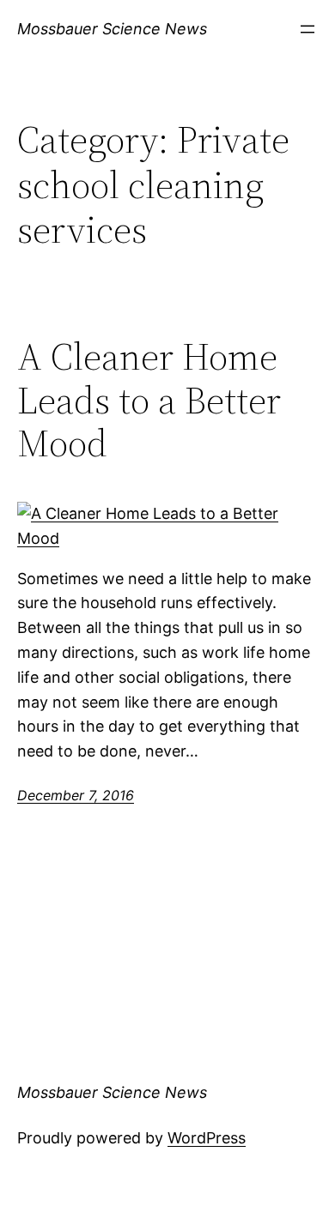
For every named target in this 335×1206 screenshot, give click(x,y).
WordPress (207, 1138)
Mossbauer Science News (112, 29)
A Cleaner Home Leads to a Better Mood (149, 400)
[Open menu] (307, 29)
